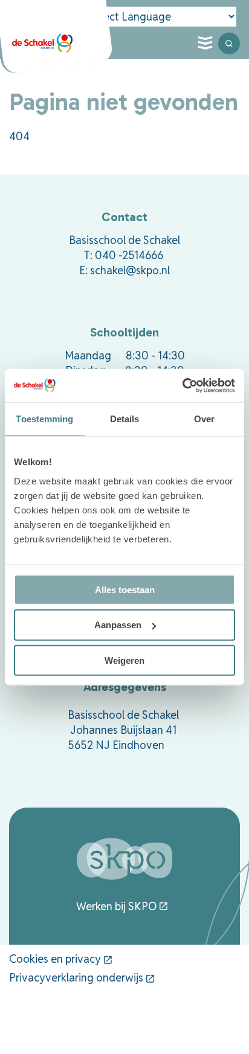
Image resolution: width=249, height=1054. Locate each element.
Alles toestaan (125, 589)
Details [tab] (125, 419)
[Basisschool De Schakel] (42, 43)
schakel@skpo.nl (130, 270)
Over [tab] (204, 419)
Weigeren (124, 660)
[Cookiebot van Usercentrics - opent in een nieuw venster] (182, 385)
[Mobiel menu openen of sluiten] (205, 43)
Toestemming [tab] (44, 419)
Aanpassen (117, 625)
